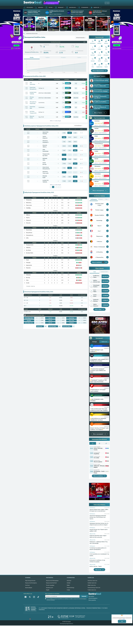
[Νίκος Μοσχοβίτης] (91, 96)
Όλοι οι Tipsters (98, 112)
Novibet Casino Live (92, 582)
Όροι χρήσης (91, 596)
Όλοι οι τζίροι (98, 309)
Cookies (123, 619)
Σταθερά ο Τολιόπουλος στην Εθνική (100, 97)
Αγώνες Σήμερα (28, 587)
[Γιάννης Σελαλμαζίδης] (91, 91)
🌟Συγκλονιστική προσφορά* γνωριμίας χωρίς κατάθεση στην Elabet (98, 370)
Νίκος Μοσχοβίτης (97, 95)
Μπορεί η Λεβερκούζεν (100, 85)
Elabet (96, 136)
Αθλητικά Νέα (92, 533)
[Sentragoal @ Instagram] (34, 596)
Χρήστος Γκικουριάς (97, 105)
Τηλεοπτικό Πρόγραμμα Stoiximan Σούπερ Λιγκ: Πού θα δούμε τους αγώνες (98, 517)
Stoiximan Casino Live (92, 580)
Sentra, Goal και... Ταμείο (96, 566)
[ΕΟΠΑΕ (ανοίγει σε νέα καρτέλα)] (71, 616)
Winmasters (97, 166)
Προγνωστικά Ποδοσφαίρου (52, 580)
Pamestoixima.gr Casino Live (94, 587)
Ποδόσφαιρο (92, 507)
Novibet (97, 128)
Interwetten (98, 174)
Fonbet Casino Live (92, 589)
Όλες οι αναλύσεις (98, 262)
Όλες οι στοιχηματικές (98, 190)
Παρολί (47, 589)
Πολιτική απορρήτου (93, 598)
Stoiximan (97, 121)
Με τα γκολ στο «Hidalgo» (101, 91)
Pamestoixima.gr (99, 143)
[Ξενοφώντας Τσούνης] (91, 80)
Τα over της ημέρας (50, 585)
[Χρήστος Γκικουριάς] (91, 107)
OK (122, 621)
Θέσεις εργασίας (92, 600)
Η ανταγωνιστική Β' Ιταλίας (101, 80)
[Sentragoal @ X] (29, 596)
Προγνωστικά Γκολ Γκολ (51, 582)
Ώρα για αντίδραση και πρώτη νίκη (100, 107)
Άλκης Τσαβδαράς (97, 84)
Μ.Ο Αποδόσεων (78, 125)
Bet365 (96, 158)
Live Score (27, 585)
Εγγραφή (84, 596)
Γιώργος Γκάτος (97, 100)
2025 (84, 42)
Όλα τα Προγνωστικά (98, 70)
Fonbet (96, 151)
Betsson (97, 181)
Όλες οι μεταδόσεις (98, 476)
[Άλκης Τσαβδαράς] (91, 86)
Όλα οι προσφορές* (98, 434)
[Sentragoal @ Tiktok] (38, 596)
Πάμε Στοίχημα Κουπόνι (30, 580)
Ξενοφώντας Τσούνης (98, 79)
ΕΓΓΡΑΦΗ (107, 3)
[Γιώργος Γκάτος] (91, 102)
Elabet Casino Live (92, 585)
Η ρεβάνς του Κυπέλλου (100, 101)
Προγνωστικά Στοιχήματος (31, 582)
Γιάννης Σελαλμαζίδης (98, 89)
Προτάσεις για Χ (49, 587)
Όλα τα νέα (98, 569)
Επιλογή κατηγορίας (80, 37)
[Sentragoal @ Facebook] (25, 596)
